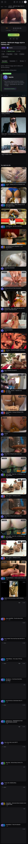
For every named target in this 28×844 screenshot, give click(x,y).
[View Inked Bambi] (3, 413)
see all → (24, 95)
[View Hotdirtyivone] (3, 226)
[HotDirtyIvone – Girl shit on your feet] (13, 218)
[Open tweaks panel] (22, 2)
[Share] (10, 38)
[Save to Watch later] (25, 169)
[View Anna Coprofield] (3, 619)
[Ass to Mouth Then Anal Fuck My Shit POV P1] (13, 631)
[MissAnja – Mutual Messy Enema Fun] (13, 755)
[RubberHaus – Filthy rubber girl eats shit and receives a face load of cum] (13, 301)
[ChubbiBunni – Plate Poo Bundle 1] (13, 817)
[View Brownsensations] (3, 205)
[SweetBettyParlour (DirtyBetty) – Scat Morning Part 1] (13, 239)
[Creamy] (13, 426)
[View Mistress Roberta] (3, 578)
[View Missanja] (3, 763)
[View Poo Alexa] (3, 391)
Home (2, 6)
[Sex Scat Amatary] (13, 322)
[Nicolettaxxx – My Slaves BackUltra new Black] (13, 672)
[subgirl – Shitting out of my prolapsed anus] (13, 176)
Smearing (22, 54)
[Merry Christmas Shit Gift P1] (13, 362)
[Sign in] (25, 2)
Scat (6, 6)
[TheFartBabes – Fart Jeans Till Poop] (13, 651)
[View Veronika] (3, 350)
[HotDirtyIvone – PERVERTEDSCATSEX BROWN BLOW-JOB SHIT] (13, 714)
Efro (3, 54)
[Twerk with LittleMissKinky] (13, 775)
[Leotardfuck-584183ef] (13, 260)
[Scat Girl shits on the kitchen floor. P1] (13, 693)
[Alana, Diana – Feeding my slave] (13, 488)
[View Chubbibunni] (3, 825)
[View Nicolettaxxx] (3, 679)
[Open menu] (2, 2)
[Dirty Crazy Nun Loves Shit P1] (13, 734)
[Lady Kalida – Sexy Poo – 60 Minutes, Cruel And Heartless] (13, 467)
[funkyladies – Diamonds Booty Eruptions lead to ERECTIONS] (13, 796)
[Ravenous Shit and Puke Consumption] (13, 280)
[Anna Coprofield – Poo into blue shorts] (13, 610)
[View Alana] (3, 496)
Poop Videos (9, 54)
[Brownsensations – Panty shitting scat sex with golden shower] (13, 197)
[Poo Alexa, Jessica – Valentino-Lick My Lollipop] (13, 383)
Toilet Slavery (5, 56)
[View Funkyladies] (3, 803)
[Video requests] (14, 2)
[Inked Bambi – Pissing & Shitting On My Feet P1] (13, 405)
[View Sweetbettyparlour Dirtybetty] (3, 247)
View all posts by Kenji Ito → (10, 88)
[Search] (5, 2)
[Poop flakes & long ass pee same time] (13, 446)
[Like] (13, 38)
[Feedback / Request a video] (17, 2)
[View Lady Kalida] (3, 474)
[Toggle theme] (20, 2)
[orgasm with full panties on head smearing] (13, 590)
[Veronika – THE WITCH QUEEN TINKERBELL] (13, 342)
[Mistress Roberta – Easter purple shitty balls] (13, 570)
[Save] (17, 38)
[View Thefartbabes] (3, 659)
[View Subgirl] (3, 185)
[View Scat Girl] (3, 701)
